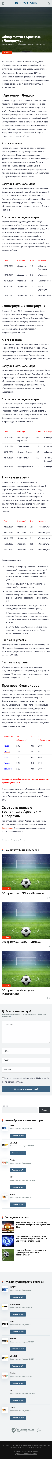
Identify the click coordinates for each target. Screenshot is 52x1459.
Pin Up (12, 1160)
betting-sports (26, 2)
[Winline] (5, 1343)
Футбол (6, 52)
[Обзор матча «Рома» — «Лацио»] (26, 920)
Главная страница (8, 44)
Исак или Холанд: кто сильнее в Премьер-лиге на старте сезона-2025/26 (31, 1252)
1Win (12, 1177)
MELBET (13, 1143)
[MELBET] (5, 1147)
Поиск (4, 1106)
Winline (13, 1339)
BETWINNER (15, 1304)
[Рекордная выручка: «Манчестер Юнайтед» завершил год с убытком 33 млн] (8, 1233)
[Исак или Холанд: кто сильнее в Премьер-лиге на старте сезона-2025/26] (8, 1260)
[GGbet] (5, 1199)
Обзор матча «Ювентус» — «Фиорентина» (18, 992)
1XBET (13, 1125)
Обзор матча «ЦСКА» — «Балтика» (23, 893)
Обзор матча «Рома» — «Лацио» (21, 941)
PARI (12, 1321)
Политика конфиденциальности (26, 1451)
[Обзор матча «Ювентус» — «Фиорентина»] (26, 969)
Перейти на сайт (18, 1136)
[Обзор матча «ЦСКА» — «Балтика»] (26, 872)
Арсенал (7, 840)
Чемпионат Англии (26, 840)
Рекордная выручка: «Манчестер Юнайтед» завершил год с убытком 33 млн (33, 1224)
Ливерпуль (15, 840)
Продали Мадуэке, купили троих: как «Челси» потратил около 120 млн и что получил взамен (31, 1238)
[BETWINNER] (5, 1309)
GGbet (12, 1194)
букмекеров (7, 828)
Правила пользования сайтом (26, 1454)
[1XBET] (5, 1130)
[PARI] (5, 1326)
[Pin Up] (5, 1165)
